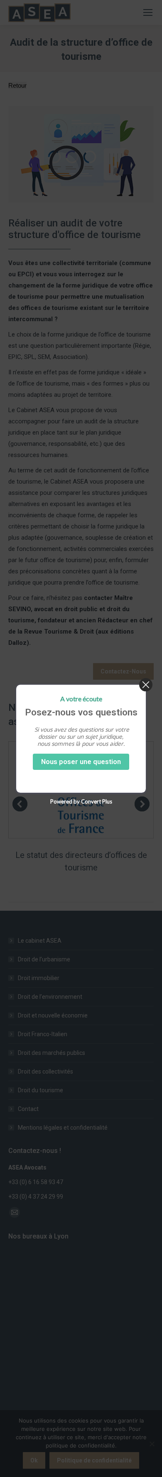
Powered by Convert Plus (81, 801)
